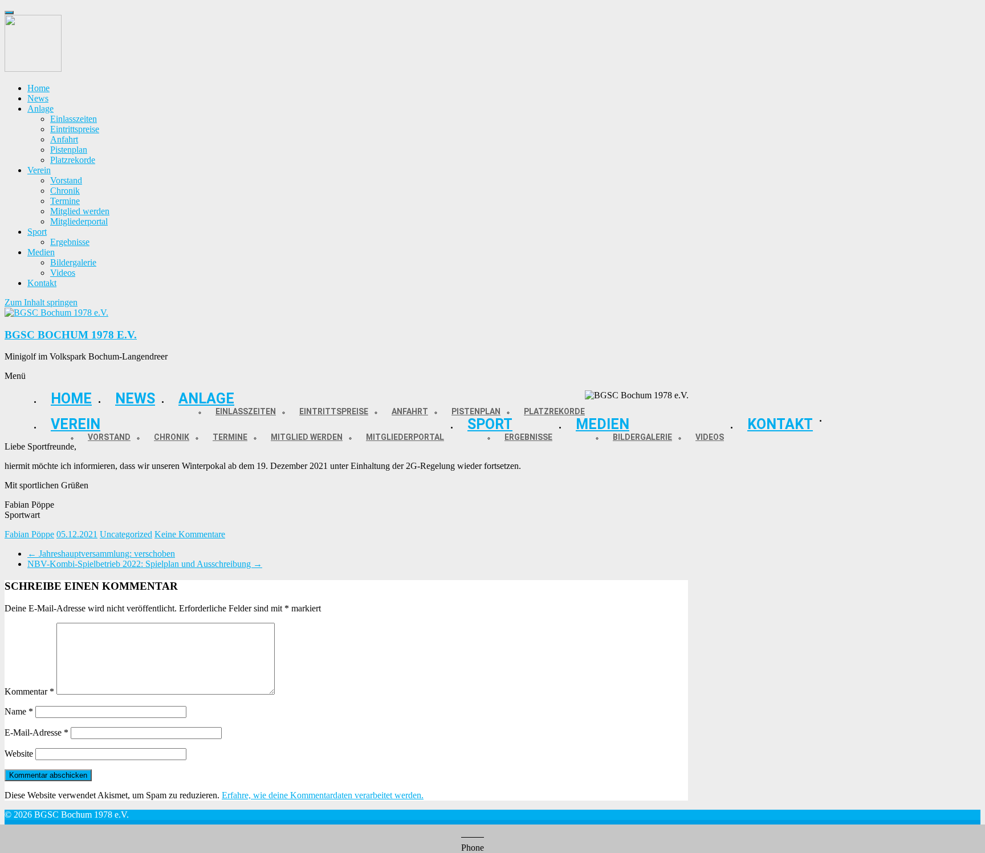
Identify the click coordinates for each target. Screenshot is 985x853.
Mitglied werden (307, 437)
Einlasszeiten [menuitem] (73, 119)
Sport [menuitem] (37, 231)
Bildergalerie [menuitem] (73, 262)
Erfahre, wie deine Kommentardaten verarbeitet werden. (323, 795)
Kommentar (29, 691)
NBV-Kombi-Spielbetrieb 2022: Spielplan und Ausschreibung (144, 564)
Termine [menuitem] (65, 201)
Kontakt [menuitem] (41, 283)
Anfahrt (410, 411)
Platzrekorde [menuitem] (72, 160)
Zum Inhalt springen (41, 302)
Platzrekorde (554, 411)
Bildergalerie (642, 437)
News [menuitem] (37, 98)
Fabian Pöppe (29, 534)
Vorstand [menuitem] (66, 180)
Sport (489, 424)
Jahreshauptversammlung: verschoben (101, 553)
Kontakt (780, 424)
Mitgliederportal (405, 437)
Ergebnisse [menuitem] (69, 242)
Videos (709, 437)
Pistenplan (475, 411)
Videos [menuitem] (62, 272)
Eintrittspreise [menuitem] (74, 129)
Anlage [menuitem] (40, 108)
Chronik (171, 437)
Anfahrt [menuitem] (64, 139)
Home (71, 398)
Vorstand (109, 437)
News (135, 398)
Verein (75, 424)
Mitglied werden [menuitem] (79, 211)
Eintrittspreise (333, 411)
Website (19, 753)
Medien (602, 424)
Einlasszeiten (245, 411)
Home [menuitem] (38, 88)
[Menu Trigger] (9, 12)
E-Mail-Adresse (36, 732)
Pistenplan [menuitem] (68, 149)
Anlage (206, 398)
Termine (230, 437)
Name (19, 711)
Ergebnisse (528, 437)
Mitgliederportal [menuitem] (79, 221)
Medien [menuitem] (41, 252)
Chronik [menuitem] (65, 190)
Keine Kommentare (189, 534)
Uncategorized (126, 534)
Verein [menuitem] (39, 170)
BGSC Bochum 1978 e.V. (71, 335)
